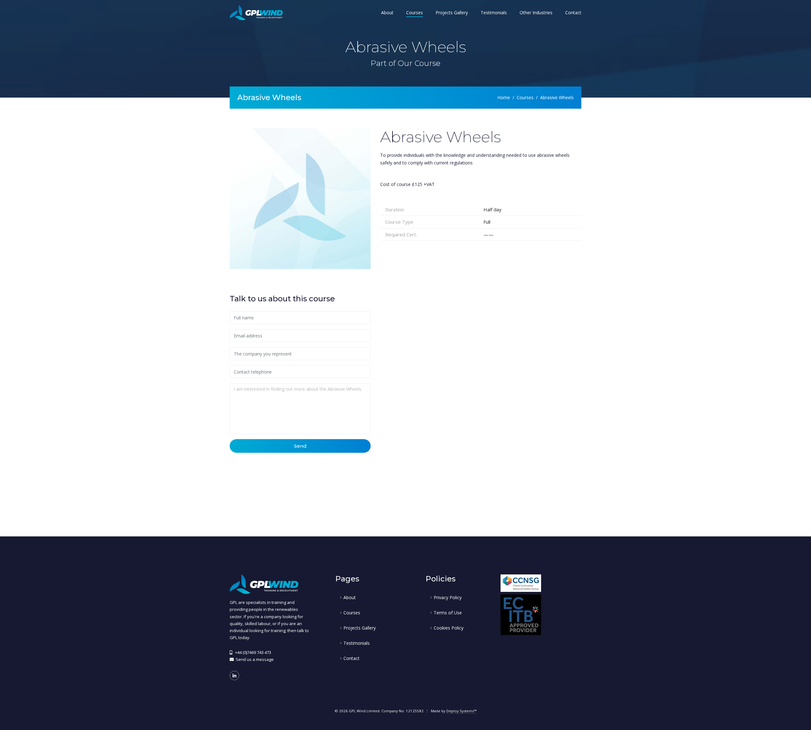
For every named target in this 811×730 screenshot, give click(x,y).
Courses (414, 13)
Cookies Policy (448, 628)
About (387, 13)
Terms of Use (448, 613)
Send (300, 446)
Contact (573, 13)
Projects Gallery (452, 13)
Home (503, 97)
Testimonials (494, 13)
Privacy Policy (448, 597)
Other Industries (536, 13)
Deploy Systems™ (461, 710)
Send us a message (255, 659)
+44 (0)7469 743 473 (253, 652)
